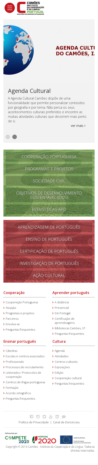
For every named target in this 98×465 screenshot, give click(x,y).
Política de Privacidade (34, 422)
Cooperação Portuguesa (49, 156)
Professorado (15, 362)
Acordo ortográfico (18, 393)
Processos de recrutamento (25, 367)
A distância (62, 302)
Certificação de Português (49, 251)
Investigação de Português (49, 263)
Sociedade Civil (49, 181)
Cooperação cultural (68, 378)
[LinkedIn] (58, 416)
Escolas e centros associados (25, 356)
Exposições (62, 367)
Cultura (59, 341)
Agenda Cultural (29, 91)
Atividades (61, 356)
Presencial (62, 308)
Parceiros (12, 319)
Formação (12, 388)
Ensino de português (49, 239)
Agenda (60, 351)
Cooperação (14, 292)
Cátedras (11, 351)
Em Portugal (62, 313)
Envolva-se (13, 324)
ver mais (77, 125)
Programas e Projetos (49, 168)
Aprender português (70, 292)
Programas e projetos (20, 313)
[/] (30, 7)
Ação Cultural (49, 275)
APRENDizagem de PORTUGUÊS (49, 227)
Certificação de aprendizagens (65, 321)
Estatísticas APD (49, 209)
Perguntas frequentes (20, 330)
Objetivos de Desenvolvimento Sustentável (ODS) (49, 195)
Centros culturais (66, 362)
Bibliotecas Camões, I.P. (70, 328)
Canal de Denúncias (66, 422)
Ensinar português (19, 341)
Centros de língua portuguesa (25, 382)
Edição (59, 373)
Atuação (11, 308)
